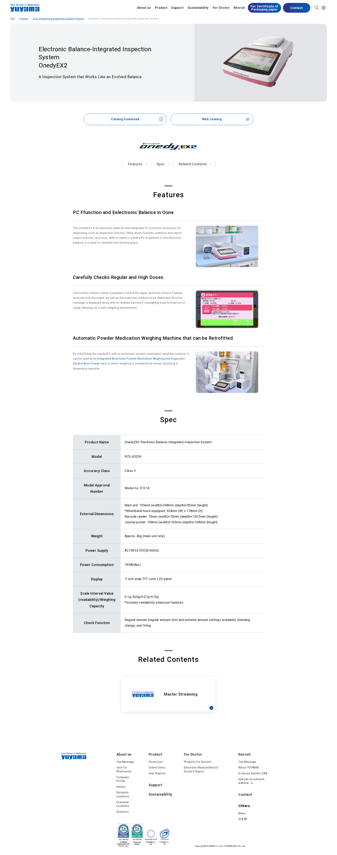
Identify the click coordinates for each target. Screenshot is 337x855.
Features (135, 164)
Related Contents (193, 164)
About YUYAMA (248, 767)
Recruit (239, 8)
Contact (296, 8)
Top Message (125, 761)
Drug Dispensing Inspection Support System (58, 19)
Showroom (156, 761)
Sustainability (198, 8)
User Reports (157, 773)
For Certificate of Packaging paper (264, 7)
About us (144, 8)
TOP (12, 19)
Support (177, 8)
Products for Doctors (197, 761)
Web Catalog (212, 119)
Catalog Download (125, 119)
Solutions (122, 811)
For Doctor (221, 8)
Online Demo (157, 767)
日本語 (242, 819)
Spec (160, 164)
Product (161, 8)
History (121, 786)
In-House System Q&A (253, 773)
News (242, 813)
